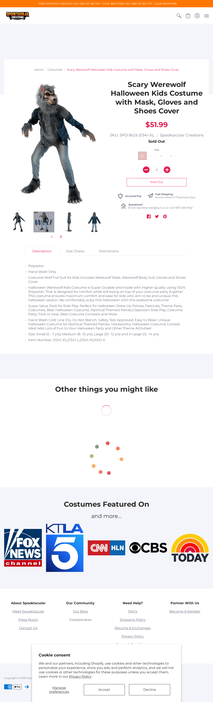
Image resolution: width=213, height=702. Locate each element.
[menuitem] (178, 15)
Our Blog (80, 611)
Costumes (55, 70)
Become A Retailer (184, 611)
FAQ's (132, 611)
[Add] (167, 169)
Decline (149, 690)
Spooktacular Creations (182, 135)
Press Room (28, 620)
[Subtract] (146, 169)
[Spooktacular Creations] (17, 15)
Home (38, 70)
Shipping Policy (133, 620)
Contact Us (28, 628)
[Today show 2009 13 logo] (190, 548)
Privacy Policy (80, 676)
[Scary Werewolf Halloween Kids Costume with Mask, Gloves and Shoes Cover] (18, 222)
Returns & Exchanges (133, 628)
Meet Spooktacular (28, 611)
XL (142, 155)
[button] (178, 15)
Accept (104, 690)
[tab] (42, 251)
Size (156, 149)
